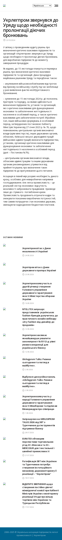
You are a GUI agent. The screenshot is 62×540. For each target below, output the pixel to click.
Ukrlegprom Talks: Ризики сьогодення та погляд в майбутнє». (36, 362)
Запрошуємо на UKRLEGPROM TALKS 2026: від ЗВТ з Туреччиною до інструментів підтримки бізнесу (38, 424)
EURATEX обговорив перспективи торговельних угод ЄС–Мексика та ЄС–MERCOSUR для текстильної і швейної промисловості (38, 445)
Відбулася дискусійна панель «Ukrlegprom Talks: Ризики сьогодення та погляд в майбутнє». (38, 381)
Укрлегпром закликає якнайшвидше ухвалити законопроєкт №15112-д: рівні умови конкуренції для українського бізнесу (38, 341)
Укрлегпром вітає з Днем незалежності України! (36, 250)
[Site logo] (4, 5)
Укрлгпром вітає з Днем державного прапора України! (39, 269)
